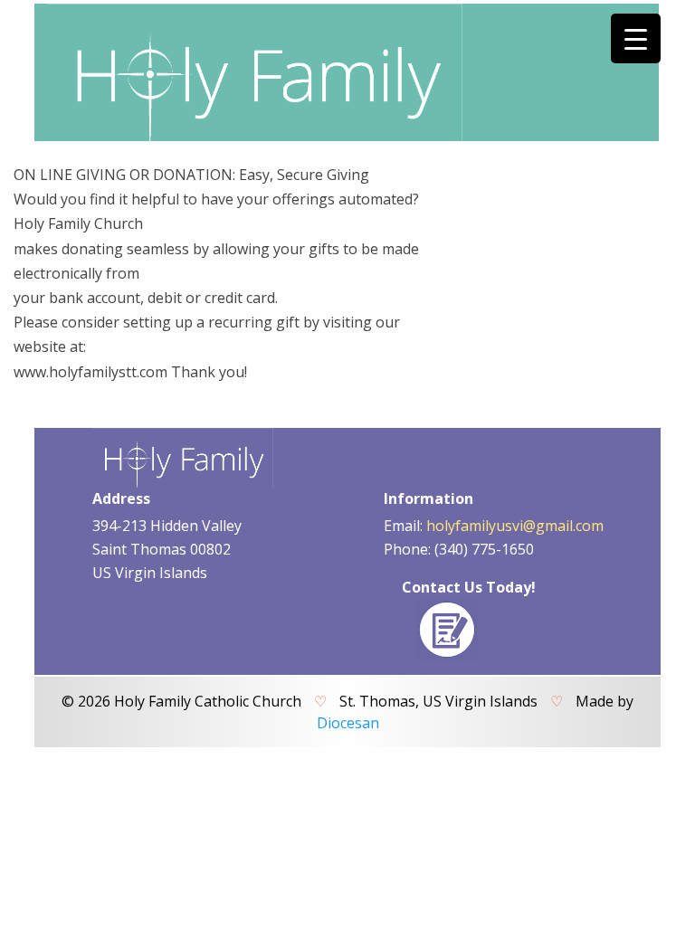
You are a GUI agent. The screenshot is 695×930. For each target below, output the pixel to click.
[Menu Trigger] (636, 38)
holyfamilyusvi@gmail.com (515, 526)
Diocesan (348, 723)
